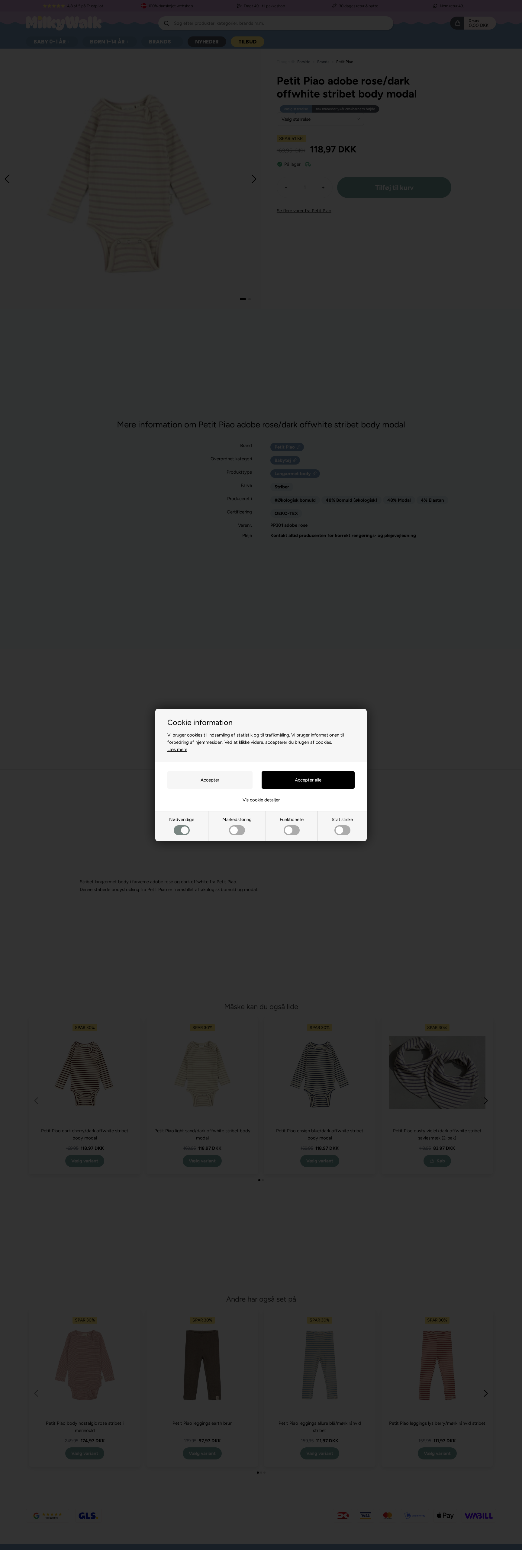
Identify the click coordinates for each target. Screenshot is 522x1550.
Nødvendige (181, 819)
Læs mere (177, 749)
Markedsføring (237, 819)
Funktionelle (292, 819)
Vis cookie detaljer (261, 800)
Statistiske (342, 819)
